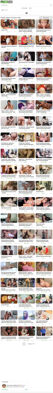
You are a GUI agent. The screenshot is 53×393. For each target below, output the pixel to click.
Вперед (30, 343)
